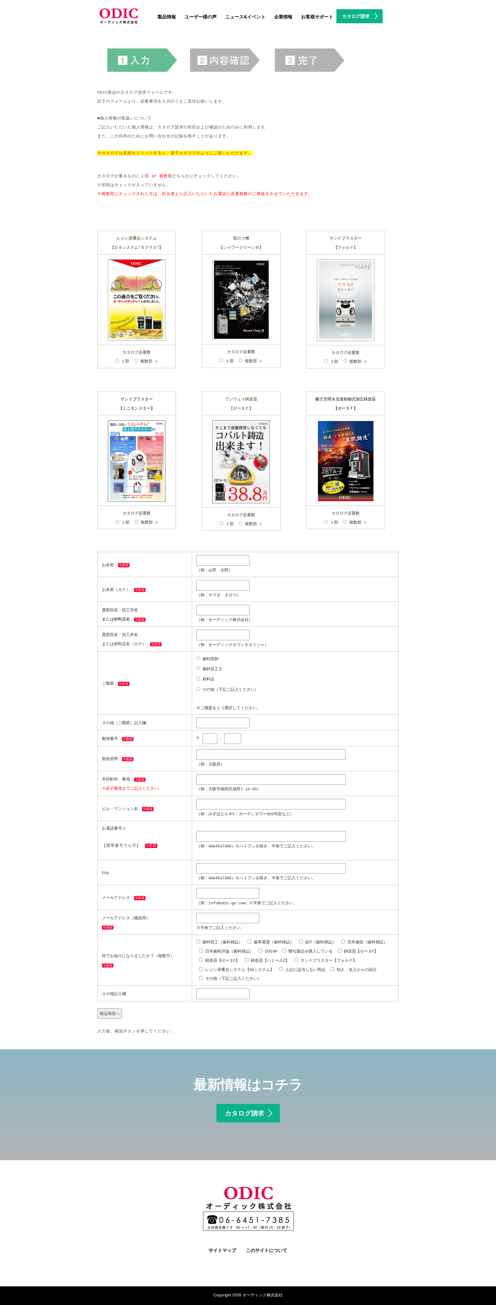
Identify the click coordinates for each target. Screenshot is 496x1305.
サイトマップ (222, 1250)
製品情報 (167, 16)
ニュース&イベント (245, 16)
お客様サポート (317, 16)
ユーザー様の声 (201, 16)
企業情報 (283, 16)
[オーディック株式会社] (118, 15)
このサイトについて (266, 1250)
